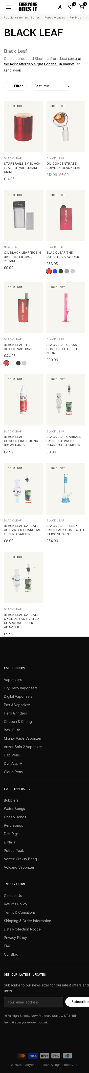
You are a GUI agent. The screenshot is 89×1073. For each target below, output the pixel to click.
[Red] (48, 271)
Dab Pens (12, 755)
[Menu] (8, 7)
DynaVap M (13, 763)
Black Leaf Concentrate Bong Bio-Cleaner (21, 441)
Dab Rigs (11, 834)
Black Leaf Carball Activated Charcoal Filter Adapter (22, 530)
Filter (18, 86)
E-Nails (9, 842)
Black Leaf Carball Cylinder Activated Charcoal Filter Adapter (21, 621)
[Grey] (66, 271)
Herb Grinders (15, 713)
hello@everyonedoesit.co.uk (26, 1022)
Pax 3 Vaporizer (17, 705)
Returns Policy (15, 904)
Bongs (35, 17)
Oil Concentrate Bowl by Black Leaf (63, 166)
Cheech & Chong (18, 721)
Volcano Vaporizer (19, 867)
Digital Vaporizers (18, 696)
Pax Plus (75, 17)
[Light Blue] (12, 363)
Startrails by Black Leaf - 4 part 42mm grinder (22, 168)
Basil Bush (12, 730)
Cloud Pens (13, 772)
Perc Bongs (13, 825)
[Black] (60, 271)
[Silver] (72, 271)
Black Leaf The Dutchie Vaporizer (62, 255)
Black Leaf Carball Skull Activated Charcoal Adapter (63, 441)
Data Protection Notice (22, 929)
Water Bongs (14, 808)
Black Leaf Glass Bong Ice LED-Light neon (62, 349)
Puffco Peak (14, 850)
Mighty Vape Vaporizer (23, 738)
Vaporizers (13, 680)
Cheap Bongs (15, 817)
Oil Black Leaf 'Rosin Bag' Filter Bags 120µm (22, 257)
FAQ (7, 946)
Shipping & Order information (27, 921)
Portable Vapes (54, 17)
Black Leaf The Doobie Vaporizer (19, 347)
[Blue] (54, 271)
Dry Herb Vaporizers (21, 688)
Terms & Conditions (20, 912)
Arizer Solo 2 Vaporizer (23, 747)
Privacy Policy (15, 937)
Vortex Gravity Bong (20, 859)
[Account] (59, 6)
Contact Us (13, 896)
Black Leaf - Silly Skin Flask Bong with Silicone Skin (65, 530)
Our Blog (11, 954)
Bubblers (11, 800)
